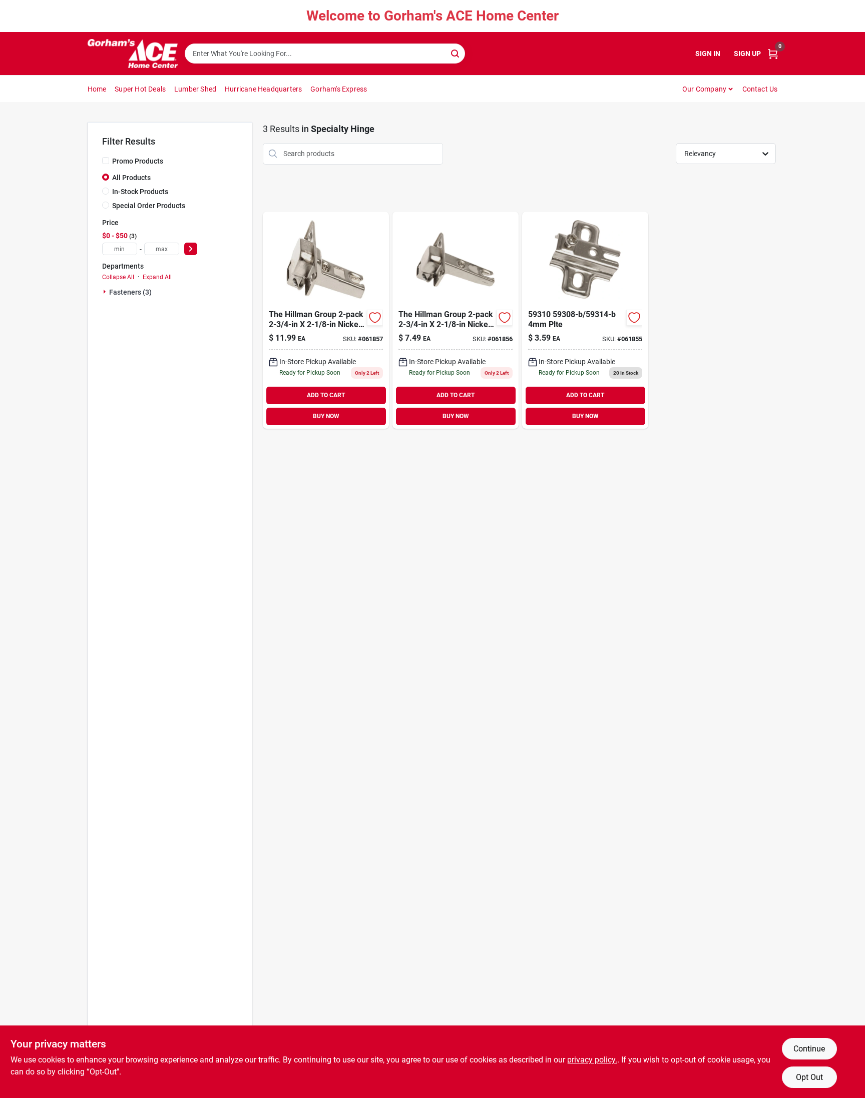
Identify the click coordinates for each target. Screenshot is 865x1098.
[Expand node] (106, 292)
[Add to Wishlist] (375, 318)
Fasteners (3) (130, 292)
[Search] (456, 53)
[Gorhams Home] (133, 53)
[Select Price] (190, 249)
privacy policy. (592, 1059)
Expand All (157, 277)
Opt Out (809, 1077)
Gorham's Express (338, 89)
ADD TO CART (326, 395)
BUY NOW (326, 416)
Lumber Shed (195, 89)
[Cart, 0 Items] (773, 54)
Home (97, 89)
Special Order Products (148, 205)
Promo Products (137, 161)
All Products (131, 177)
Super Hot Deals (140, 89)
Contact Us (760, 89)
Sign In (707, 54)
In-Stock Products (140, 191)
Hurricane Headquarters (263, 89)
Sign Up (747, 54)
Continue (809, 1048)
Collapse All (118, 277)
